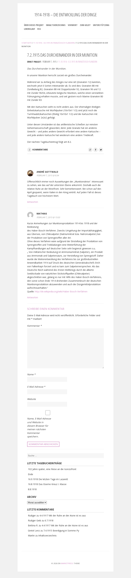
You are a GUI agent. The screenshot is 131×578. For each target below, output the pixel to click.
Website (31, 399)
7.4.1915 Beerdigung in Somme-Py (61, 530)
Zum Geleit (85, 25)
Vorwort (72, 25)
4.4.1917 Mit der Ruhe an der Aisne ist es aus (62, 515)
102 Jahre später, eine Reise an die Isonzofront (52, 469)
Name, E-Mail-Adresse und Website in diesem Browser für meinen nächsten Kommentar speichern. (39, 427)
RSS (39, 28)
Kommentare (40, 149)
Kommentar (34, 325)
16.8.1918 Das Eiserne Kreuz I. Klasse (47, 484)
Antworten (32, 201)
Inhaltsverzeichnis (56, 25)
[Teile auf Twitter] (101, 150)
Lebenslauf (29, 28)
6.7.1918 (49, 520)
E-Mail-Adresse (36, 386)
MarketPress (67, 563)
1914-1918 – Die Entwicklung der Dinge (65, 15)
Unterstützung (101, 25)
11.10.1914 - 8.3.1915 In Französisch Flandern (77, 61)
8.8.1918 (32, 489)
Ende (30, 474)
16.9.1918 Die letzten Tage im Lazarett (48, 479)
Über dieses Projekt (34, 25)
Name (31, 374)
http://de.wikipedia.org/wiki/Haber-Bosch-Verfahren (61, 291)
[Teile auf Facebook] (95, 150)
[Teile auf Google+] (90, 150)
